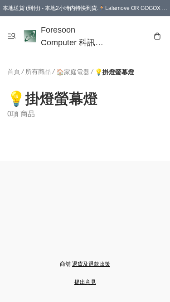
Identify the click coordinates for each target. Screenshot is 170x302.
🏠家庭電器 (72, 72)
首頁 (13, 71)
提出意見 (85, 282)
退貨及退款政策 (91, 264)
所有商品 (38, 71)
